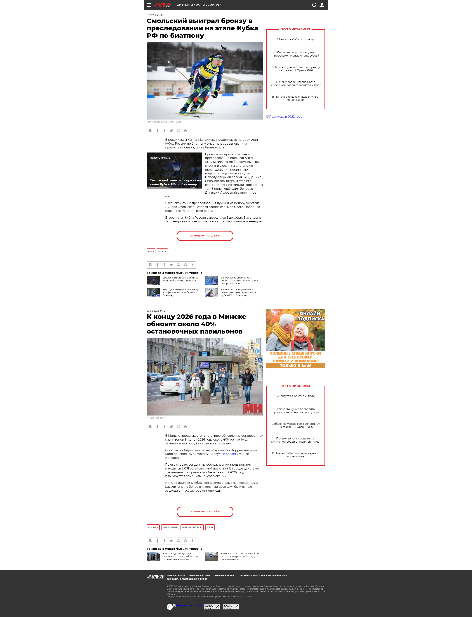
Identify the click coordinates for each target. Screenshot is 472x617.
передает (229, 454)
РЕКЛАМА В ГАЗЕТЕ (224, 575)
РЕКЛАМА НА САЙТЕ (199, 575)
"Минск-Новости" (157, 417)
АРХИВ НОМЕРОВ (176, 575)
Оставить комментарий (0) (205, 236)
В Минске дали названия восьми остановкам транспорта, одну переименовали (240, 556)
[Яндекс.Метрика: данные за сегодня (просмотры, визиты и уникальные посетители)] (187, 605)
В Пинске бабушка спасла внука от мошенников (296, 98)
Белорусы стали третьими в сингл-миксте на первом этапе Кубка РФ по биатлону (238, 292)
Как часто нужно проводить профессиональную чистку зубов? (296, 54)
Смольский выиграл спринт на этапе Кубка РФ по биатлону (180, 279)
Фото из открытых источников (164, 121)
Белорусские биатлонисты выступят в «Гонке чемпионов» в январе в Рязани (239, 280)
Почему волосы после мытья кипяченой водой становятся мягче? (296, 83)
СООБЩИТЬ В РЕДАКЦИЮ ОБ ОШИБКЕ (187, 579)
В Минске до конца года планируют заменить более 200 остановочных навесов (181, 556)
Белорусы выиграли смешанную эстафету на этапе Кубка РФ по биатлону (181, 292)
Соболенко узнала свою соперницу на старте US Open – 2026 (296, 69)
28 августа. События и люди (296, 39)
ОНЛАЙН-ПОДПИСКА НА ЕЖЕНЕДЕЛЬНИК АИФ (263, 575)
